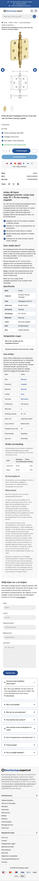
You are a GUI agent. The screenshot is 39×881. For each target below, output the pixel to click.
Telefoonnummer (8, 623)
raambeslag (30, 784)
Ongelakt (24, 384)
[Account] (32, 11)
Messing (24, 379)
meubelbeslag (6, 786)
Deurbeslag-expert (22, 868)
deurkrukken (9, 784)
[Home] (16, 770)
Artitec (13, 371)
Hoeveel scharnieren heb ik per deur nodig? (19, 349)
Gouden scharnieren (8, 25)
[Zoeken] (34, 16)
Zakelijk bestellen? (19, 157)
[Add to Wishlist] (34, 150)
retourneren (10, 696)
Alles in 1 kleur (13, 22)
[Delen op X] (13, 184)
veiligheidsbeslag (20, 784)
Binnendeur (24, 399)
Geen (22, 394)
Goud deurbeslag (25, 22)
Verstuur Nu (10, 673)
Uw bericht (6, 643)
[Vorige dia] (3, 70)
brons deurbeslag (21, 779)
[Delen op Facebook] (9, 184)
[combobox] (19, 16)
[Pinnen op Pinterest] (18, 184)
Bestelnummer (7, 633)
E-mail (5, 613)
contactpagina (20, 597)
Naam (5, 603)
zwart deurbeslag (7, 779)
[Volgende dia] (35, 70)
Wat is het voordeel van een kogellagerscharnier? (14, 342)
